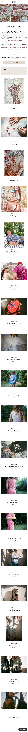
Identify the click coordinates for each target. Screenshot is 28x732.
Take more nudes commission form (14, 62)
